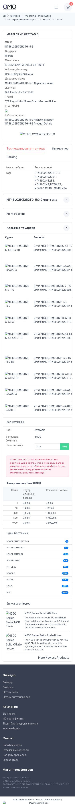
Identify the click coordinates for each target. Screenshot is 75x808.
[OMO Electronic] (9, 7)
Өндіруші (8, 687)
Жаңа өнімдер (11, 728)
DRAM (59, 19)
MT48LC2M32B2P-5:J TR (56, 358)
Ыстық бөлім (10, 692)
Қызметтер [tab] (60, 148)
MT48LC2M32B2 (15, 554)
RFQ (64, 446)
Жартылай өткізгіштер (38, 15)
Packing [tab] (12, 157)
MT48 (9, 586)
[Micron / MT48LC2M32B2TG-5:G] (37, 134)
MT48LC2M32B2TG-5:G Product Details (28, 123)
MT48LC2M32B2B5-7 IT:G (56, 286)
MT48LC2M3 (13, 560)
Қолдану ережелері (15, 755)
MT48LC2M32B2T (16, 547)
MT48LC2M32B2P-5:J (54, 302)
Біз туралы (9, 713)
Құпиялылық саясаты (16, 750)
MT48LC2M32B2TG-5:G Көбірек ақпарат (29, 119)
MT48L (10, 579)
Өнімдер (15, 15)
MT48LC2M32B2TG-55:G (56, 318)
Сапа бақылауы (12, 745)
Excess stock (10, 760)
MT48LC (11, 573)
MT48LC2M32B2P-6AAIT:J (56, 406)
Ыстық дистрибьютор (16, 697)
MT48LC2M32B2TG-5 (18, 541)
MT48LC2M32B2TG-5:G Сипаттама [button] (32, 199)
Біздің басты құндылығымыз (20, 723)
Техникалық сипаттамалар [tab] (26, 148)
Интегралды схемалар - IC (22, 19)
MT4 (9, 592)
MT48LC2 (11, 567)
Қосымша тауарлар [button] (21, 228)
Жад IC (47, 19)
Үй (4, 15)
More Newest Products (53, 657)
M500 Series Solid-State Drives (43, 635)
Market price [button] (16, 214)
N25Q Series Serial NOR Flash (41, 613)
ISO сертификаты (13, 718)
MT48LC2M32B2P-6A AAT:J (57, 266)
